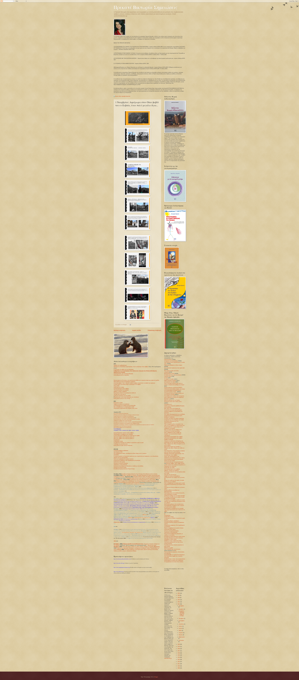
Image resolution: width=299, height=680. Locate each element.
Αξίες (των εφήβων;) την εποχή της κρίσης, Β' (124, 437)
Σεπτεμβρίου (181, 620)
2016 (179, 653)
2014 (179, 657)
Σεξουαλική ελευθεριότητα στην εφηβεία (173, 438)
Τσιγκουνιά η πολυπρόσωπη (170, 532)
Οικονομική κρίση (139, 549)
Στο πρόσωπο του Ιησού (169, 382)
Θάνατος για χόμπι (152, 545)
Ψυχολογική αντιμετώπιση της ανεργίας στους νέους (125, 408)
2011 (179, 663)
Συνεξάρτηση (117, 439)
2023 (179, 599)
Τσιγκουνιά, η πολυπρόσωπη (120, 464)
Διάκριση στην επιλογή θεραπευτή (142, 517)
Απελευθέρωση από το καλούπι (150, 474)
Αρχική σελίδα (136, 330)
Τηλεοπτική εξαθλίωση (129, 549)
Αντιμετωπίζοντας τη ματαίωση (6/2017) (173, 387)
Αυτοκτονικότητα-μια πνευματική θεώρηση (173, 462)
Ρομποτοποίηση (168, 359)
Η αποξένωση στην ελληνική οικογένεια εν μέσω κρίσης (142, 479)
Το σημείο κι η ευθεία (169, 379)
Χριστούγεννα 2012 (118, 452)
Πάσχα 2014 (116, 385)
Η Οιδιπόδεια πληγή (118, 441)
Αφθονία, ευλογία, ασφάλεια (120, 391)
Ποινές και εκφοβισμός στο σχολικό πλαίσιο (123, 459)
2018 (179, 648)
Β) (164, 514)
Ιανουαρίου (181, 640)
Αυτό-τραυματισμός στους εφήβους (172, 469)
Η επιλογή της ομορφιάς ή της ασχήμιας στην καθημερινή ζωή (126, 423)
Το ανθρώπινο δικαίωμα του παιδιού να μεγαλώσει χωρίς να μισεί (129, 442)
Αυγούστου (181, 624)
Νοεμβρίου (181, 609)
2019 (179, 646)
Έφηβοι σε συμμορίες (149, 546)
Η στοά (166, 377)
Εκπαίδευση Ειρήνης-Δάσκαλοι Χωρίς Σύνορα (124, 468)
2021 (179, 604)
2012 (179, 661)
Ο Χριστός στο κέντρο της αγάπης (172, 431)
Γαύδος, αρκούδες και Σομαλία (130, 475)
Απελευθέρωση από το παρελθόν (121, 375)
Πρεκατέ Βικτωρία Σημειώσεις (145, 7)
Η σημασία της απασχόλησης (171, 360)
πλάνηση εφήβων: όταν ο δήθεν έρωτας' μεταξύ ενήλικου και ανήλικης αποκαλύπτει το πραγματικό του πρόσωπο (174, 465)
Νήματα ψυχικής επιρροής (170, 380)
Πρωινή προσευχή (148, 549)
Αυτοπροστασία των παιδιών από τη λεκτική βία (124, 405)
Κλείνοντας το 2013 (118, 402)
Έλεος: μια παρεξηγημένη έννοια (171, 456)
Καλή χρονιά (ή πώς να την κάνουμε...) (123, 398)
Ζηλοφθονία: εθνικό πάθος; (170, 539)
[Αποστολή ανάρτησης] (130, 324)
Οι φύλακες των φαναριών (122, 548)
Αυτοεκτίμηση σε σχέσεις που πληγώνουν (173, 560)
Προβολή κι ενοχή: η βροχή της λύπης (172, 540)
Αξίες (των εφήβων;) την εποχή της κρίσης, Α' (124, 438)
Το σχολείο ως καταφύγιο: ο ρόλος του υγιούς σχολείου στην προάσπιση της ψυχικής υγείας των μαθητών (174, 501)
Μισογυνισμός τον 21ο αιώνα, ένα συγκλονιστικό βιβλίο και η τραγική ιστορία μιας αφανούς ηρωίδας (136, 380)
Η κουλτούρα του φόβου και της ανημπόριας (124, 369)
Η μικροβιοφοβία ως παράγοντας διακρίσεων (135, 483)
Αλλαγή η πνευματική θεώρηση (171, 530)
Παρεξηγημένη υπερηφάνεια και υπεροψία (123, 434)
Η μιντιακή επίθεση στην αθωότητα (121, 413)
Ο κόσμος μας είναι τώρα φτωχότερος (172, 375)
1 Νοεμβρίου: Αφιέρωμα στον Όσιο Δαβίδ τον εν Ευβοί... (181, 613)
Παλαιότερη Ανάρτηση (154, 330)
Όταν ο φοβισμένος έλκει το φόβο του (172, 432)
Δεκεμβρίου (181, 605)
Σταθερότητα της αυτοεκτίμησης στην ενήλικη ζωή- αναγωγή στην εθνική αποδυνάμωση (135, 370)
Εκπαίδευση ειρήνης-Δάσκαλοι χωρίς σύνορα (174, 536)
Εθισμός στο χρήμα (120, 481)
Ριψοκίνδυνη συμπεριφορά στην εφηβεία (173, 436)
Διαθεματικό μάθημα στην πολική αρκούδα (123, 420)
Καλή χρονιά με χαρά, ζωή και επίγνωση (123, 445)
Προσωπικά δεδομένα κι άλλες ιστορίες (173, 365)
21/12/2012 (116, 454)
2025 (179, 595)
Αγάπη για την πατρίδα (119, 372)
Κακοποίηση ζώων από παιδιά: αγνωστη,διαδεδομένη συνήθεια (127, 419)
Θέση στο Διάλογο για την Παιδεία (172, 400)
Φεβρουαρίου (182, 637)
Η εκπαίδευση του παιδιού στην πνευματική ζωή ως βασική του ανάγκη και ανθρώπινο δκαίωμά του (174, 397)
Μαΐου (180, 630)
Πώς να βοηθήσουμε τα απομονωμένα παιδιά (124, 406)
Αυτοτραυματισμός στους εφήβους (121, 388)
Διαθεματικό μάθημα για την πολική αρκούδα (174, 495)
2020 (179, 644)
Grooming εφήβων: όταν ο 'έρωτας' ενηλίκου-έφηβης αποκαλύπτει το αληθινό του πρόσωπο (134, 383)
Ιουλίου (180, 626)
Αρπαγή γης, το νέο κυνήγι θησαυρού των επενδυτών (126, 397)
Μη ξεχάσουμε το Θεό (169, 373)
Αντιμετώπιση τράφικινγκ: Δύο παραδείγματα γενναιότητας (127, 460)
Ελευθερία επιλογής (150, 476)
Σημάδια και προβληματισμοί (120, 365)
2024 (179, 597)
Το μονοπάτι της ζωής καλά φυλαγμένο (173, 410)
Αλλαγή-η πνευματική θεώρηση (121, 463)
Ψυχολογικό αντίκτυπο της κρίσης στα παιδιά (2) (125, 392)
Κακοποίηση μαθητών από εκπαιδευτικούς (122, 427)
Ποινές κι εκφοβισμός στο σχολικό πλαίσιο (173, 528)
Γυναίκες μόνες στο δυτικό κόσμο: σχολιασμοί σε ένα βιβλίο (127, 384)
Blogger (156, 677)
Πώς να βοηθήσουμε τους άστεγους (133, 481)
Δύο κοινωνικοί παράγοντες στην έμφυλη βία (174, 367)
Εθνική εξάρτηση (135, 482)
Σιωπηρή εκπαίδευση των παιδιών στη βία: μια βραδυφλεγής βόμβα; (128, 421)
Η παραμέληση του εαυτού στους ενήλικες (173, 561)
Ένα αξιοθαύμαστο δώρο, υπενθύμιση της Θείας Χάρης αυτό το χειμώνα (130, 453)
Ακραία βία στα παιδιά (119, 387)
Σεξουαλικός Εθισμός (131, 551)
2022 (179, 601)
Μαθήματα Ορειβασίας (169, 417)
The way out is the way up (120, 394)
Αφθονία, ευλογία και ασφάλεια (171, 470)
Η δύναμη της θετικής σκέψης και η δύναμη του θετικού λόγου (126, 414)
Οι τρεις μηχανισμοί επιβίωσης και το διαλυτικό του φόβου (127, 435)
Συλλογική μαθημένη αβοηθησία (121, 450)
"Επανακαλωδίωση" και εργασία (121, 390)
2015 (179, 655)
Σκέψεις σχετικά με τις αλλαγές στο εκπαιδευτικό (124, 416)
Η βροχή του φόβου (145, 481)
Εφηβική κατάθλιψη (168, 439)
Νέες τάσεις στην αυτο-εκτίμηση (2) (172, 408)
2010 (179, 666)
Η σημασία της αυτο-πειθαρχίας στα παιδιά (174, 419)
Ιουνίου (180, 628)
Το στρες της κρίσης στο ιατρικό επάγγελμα (174, 418)
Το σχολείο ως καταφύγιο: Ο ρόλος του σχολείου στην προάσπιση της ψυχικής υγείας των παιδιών (134, 424)
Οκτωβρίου (181, 618)
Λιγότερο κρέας (168, 376)
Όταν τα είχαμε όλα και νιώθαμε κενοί (173, 429)
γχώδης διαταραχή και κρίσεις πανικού (146, 475)
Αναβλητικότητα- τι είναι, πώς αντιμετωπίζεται (174, 559)
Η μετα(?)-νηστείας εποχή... (170, 391)
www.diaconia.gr (168, 658)
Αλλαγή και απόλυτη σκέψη (120, 467)
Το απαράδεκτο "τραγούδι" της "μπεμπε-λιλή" (132, 532)
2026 (179, 593)
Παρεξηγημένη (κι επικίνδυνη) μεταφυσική (122, 426)
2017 (179, 650)
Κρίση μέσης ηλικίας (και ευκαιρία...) (172, 446)
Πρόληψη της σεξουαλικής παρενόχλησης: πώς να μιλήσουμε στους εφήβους (131, 366)
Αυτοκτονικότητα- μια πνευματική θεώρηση (123, 373)
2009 (115, 541)
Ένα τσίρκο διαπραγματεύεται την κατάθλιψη (174, 414)
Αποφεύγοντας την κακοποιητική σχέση (173, 415)
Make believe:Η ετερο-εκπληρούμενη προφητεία (124, 381)
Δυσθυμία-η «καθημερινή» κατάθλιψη (137, 548)
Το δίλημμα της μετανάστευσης (121, 444)
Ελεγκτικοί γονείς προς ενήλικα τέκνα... (173, 401)
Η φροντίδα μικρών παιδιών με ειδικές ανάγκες (133, 546)
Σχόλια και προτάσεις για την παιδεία (122, 395)
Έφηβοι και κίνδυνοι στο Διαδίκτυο (121, 404)
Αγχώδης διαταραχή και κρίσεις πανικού (173, 537)
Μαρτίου (181, 634)
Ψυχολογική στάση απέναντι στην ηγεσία (135, 478)
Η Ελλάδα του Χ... (168, 404)
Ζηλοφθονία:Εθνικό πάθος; (139, 476)
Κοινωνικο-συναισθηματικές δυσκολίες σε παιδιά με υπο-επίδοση (128, 466)
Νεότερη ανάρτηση (119, 330)
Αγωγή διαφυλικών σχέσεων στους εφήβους (124, 432)
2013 (179, 659)
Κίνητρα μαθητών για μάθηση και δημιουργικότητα (124, 417)
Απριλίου (181, 632)
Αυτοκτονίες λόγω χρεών (119, 461)
